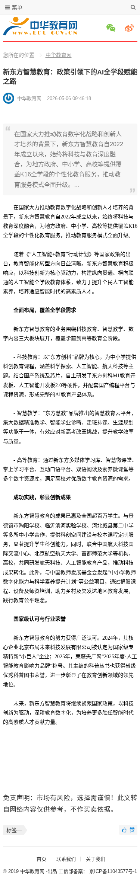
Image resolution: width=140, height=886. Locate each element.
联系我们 (66, 859)
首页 (41, 859)
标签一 (14, 830)
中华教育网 (59, 55)
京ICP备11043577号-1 (113, 871)
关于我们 (95, 859)
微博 (130, 28)
